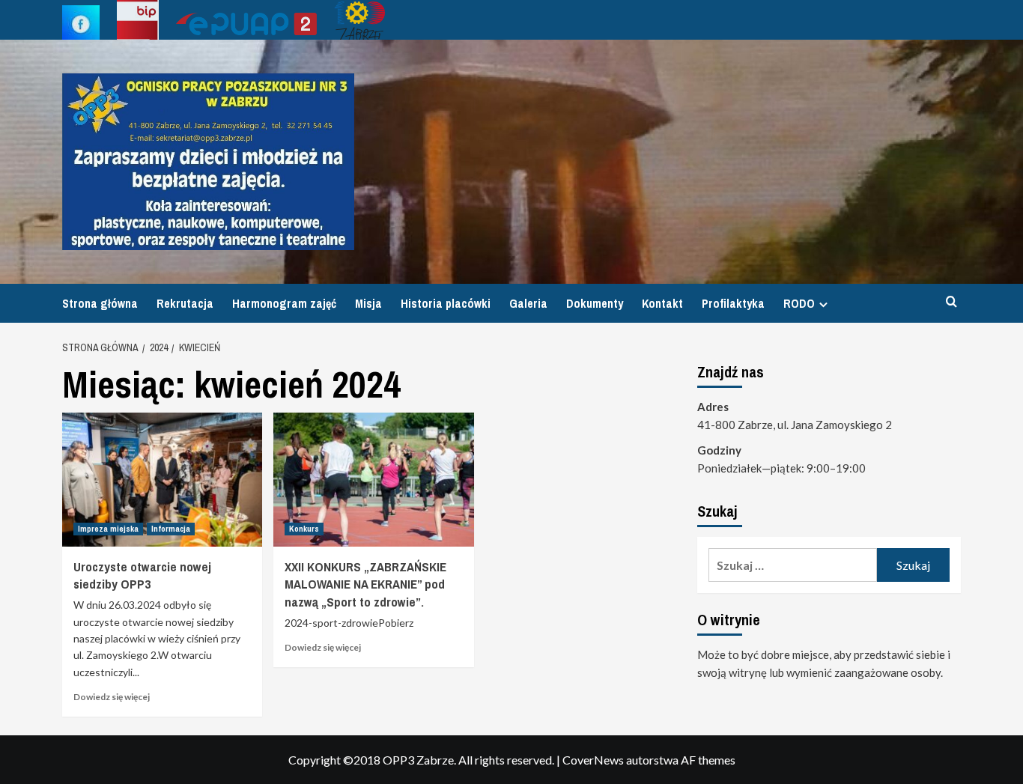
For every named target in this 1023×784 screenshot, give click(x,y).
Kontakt (662, 303)
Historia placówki (446, 303)
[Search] (951, 302)
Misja (368, 303)
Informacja (170, 528)
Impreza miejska (108, 528)
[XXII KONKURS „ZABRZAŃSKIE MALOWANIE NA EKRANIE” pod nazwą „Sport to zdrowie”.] (373, 479)
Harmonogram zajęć (284, 303)
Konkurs (304, 528)
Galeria (528, 303)
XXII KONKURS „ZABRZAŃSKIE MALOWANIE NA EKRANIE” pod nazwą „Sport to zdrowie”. (365, 584)
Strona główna (100, 303)
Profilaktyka (733, 303)
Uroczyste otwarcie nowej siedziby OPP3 (142, 575)
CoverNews (593, 760)
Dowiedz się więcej (111, 696)
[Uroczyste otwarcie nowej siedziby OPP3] (162, 479)
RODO (799, 303)
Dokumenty (594, 303)
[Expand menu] (823, 304)
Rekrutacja (185, 303)
